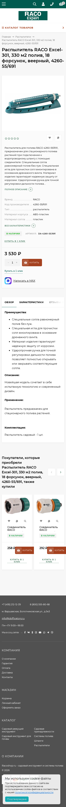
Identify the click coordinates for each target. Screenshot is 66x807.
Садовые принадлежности (44, 730)
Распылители (42, 745)
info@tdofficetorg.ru (13, 618)
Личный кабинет (11, 703)
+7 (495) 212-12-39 (11, 604)
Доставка (7, 672)
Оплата (6, 668)
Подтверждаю (17, 799)
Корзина (7, 698)
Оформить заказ (11, 707)
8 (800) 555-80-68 (40, 604)
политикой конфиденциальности (34, 792)
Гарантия (7, 663)
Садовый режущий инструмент (12, 730)
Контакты (7, 677)
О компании (9, 658)
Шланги (38, 740)
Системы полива (43, 736)
